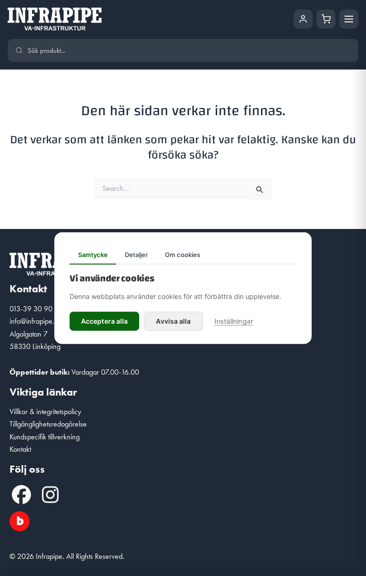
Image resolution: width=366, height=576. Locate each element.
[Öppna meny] (348, 19)
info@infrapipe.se (35, 321)
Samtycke (93, 254)
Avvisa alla (173, 321)
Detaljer (136, 254)
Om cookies (182, 254)
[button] (21, 494)
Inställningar (233, 321)
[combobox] (189, 50)
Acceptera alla (104, 321)
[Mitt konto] (303, 19)
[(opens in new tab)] (20, 520)
